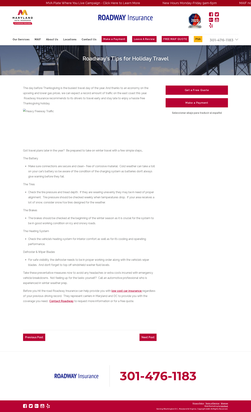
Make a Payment (114, 39)
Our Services (21, 39)
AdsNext (224, 406)
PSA (198, 39)
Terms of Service (212, 403)
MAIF (38, 39)
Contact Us (89, 39)
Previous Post (34, 337)
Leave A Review (144, 39)
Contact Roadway (61, 301)
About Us (52, 39)
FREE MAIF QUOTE (175, 39)
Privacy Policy (198, 403)
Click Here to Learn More (111, 3)
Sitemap (224, 403)
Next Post (148, 337)
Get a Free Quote (197, 90)
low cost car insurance (126, 290)
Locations (69, 39)
